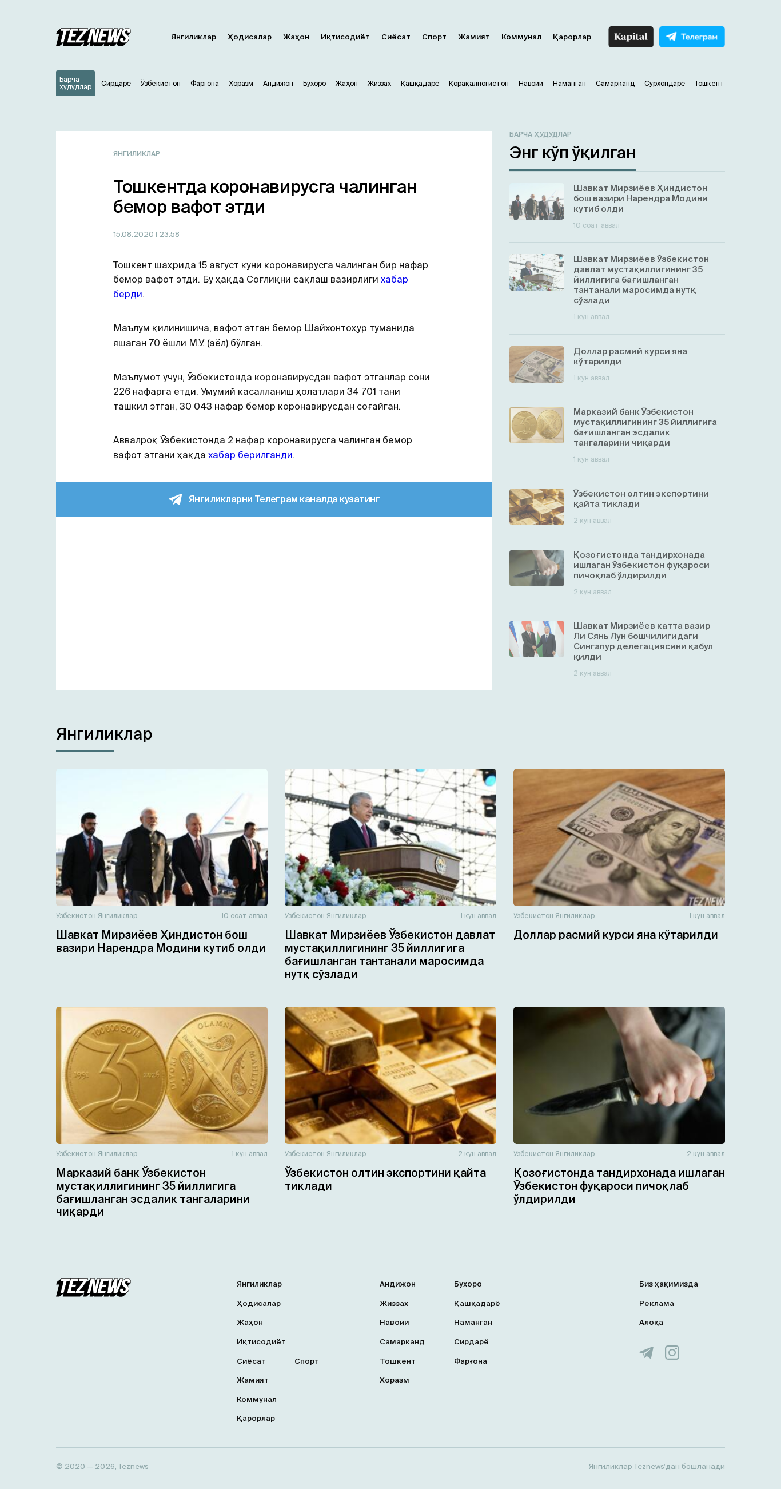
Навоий (394, 1322)
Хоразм (394, 1380)
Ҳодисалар (250, 37)
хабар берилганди (250, 455)
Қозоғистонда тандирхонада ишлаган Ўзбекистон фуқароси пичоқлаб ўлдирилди (619, 1185)
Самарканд (402, 1341)
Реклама (656, 1303)
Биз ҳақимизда (668, 1284)
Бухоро (468, 1284)
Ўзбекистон (76, 915)
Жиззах (394, 1303)
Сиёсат (396, 37)
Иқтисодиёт (345, 37)
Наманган (473, 1322)
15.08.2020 (134, 234)
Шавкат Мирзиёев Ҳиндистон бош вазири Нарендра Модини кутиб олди (161, 941)
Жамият (474, 37)
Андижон (398, 1284)
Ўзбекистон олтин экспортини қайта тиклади (385, 1179)
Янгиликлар (193, 37)
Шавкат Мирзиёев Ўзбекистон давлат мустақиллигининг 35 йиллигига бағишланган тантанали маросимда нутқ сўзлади (390, 954)
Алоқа (651, 1322)
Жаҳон (296, 37)
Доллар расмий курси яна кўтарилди (615, 934)
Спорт (434, 37)
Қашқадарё (477, 1303)
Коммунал (521, 37)
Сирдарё (471, 1341)
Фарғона (470, 1361)
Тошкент (398, 1361)
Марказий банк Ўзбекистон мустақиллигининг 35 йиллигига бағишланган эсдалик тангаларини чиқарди (153, 1192)
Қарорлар (572, 37)
